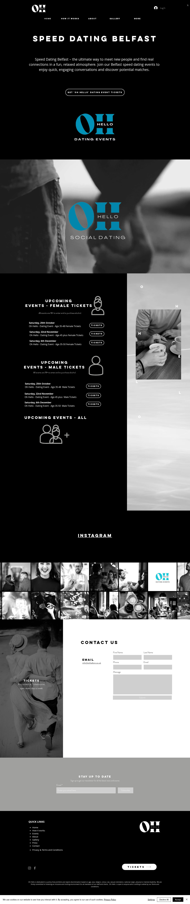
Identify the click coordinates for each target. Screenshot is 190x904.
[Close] (186, 899)
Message (117, 672)
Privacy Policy (110, 899)
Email (146, 662)
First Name (118, 652)
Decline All (164, 899)
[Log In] (155, 8)
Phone (116, 662)
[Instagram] (29, 868)
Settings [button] (151, 899)
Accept (178, 899)
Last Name (148, 652)
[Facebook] (35, 868)
